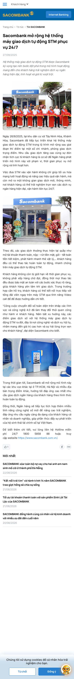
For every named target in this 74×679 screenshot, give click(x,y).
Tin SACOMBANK (36, 26)
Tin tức (20, 26)
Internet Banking (58, 14)
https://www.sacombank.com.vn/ (37, 438)
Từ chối (22, 671)
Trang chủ (8, 26)
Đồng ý (51, 671)
